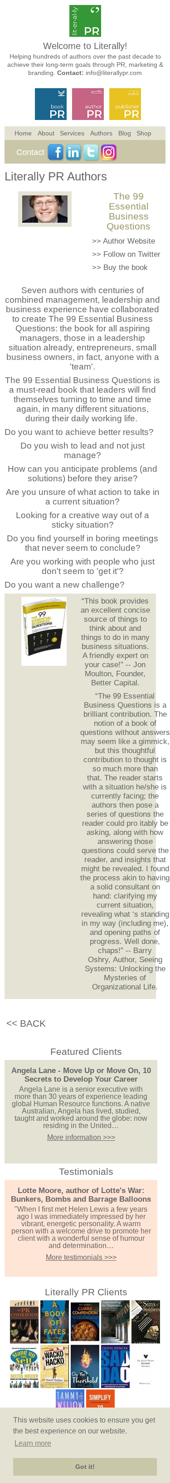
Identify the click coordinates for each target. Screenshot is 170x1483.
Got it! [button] (85, 1466)
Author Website (129, 241)
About (46, 133)
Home (23, 133)
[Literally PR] (85, 34)
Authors (101, 133)
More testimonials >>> (81, 1257)
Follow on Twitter (131, 254)
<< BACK (26, 1023)
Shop (143, 133)
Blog (124, 133)
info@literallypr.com (114, 72)
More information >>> (81, 1137)
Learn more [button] (33, 1443)
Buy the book (125, 267)
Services (72, 133)
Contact (30, 152)
